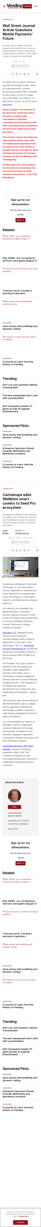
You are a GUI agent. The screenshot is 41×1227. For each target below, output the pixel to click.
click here (7, 104)
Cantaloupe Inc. (22, 533)
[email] (28, 74)
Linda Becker (15, 813)
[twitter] (20, 74)
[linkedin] (17, 74)
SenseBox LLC (9, 633)
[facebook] (13, 74)
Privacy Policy (24, 1216)
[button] (4, 6)
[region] (20, 1217)
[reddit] (24, 74)
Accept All (20, 1222)
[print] (37, 74)
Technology (8, 19)
